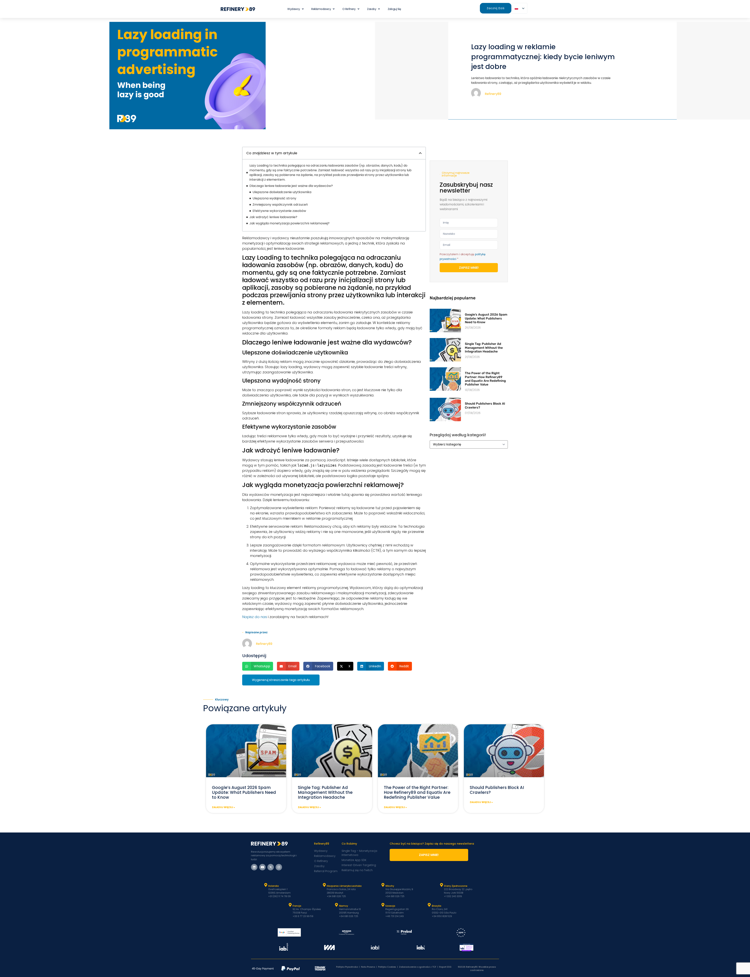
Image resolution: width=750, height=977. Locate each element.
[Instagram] (279, 867)
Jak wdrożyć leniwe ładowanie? (273, 217)
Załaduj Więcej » (223, 807)
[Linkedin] (254, 867)
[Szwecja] (383, 905)
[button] (420, 153)
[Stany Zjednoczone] (441, 885)
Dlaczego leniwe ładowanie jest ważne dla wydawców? (291, 186)
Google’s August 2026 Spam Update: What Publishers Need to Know (486, 318)
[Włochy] (383, 885)
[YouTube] (262, 867)
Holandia (273, 886)
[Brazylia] (429, 905)
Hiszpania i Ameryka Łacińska (344, 886)
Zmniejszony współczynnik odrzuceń (280, 204)
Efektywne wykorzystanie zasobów (279, 211)
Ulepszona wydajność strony (274, 198)
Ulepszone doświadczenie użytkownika (282, 192)
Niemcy (343, 905)
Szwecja (390, 905)
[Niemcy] (336, 905)
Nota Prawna (368, 966)
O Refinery (349, 9)
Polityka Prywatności (347, 966)
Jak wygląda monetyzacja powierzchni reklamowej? (289, 223)
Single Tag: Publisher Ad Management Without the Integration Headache (484, 347)
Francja (297, 905)
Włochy (389, 886)
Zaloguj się (394, 9)
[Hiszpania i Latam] (324, 885)
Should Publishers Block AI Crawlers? (497, 790)
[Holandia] (266, 885)
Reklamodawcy (321, 9)
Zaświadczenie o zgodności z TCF (417, 966)
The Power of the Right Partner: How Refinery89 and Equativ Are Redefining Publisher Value (485, 378)
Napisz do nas (254, 616)
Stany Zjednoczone (455, 886)
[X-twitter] (270, 867)
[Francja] (290, 905)
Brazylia (436, 905)
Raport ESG (445, 966)
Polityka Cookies (387, 966)
